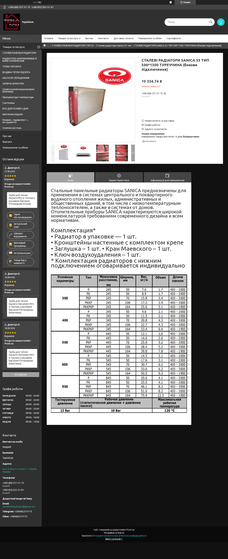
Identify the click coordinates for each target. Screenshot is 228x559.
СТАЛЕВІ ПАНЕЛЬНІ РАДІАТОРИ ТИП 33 (73, 45)
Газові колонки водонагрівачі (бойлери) (18, 90)
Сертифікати (174, 38)
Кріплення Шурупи (13, 114)
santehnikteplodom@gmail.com (19, 506)
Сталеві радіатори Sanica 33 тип (113, 45)
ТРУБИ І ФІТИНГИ (12, 66)
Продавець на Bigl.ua (114, 533)
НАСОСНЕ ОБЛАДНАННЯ (16, 78)
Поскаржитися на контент (106, 536)
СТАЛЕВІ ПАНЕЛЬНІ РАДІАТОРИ (19, 53)
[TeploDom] (11, 22)
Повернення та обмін (150, 38)
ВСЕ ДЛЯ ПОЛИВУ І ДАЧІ (15, 108)
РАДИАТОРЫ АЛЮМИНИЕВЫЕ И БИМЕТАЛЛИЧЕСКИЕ (20, 59)
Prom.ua (130, 530)
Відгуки (7, 141)
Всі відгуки (21, 374)
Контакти (103, 38)
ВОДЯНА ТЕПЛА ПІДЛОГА (16, 72)
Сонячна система (12, 128)
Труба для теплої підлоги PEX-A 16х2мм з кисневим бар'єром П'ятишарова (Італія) (22, 199)
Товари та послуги (68, 38)
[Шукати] (211, 22)
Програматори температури (18, 97)
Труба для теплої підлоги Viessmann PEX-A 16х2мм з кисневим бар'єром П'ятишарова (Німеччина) (22, 307)
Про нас (89, 38)
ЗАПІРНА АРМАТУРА (13, 83)
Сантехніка (9, 103)
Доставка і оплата (124, 38)
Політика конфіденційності (133, 536)
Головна (48, 38)
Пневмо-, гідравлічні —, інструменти (15, 121)
